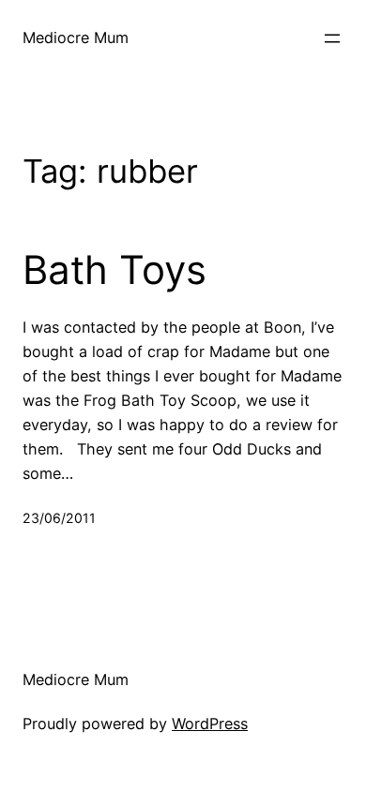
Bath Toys (114, 269)
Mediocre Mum (76, 37)
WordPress (210, 723)
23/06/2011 (59, 518)
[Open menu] (332, 38)
